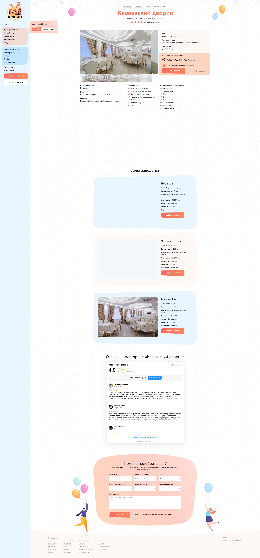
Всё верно (36, 29)
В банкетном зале (69, 541)
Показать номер (194, 60)
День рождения (11, 30)
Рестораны (9, 53)
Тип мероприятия (166, 484)
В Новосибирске (84, 552)
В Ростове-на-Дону (104, 541)
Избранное (9, 70)
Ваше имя (113, 474)
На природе (9, 62)
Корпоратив (9, 39)
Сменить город (48, 29)
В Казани (82, 543)
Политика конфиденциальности (233, 540)
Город (161, 474)
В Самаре (101, 543)
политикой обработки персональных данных (157, 514)
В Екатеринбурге (84, 541)
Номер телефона (141, 474)
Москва (7, 24)
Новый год (9, 33)
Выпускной (9, 36)
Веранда (167, 183)
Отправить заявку (16, 76)
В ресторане (67, 543)
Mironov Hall (169, 299)
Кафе (6, 56)
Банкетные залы (11, 49)
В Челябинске (102, 549)
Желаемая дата (140, 484)
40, (175, 36)
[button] (83, 51)
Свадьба (8, 43)
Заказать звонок (15, 82)
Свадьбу (51, 552)
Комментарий (115, 494)
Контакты (8, 67)
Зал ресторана (171, 241)
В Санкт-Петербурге (104, 546)
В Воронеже (67, 552)
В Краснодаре (83, 546)
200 (183, 36)
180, (179, 36)
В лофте (65, 549)
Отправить (120, 515)
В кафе (65, 546)
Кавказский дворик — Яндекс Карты (145, 441)
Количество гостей (117, 484)
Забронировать (173, 71)
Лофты (7, 59)
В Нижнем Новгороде (86, 549)
